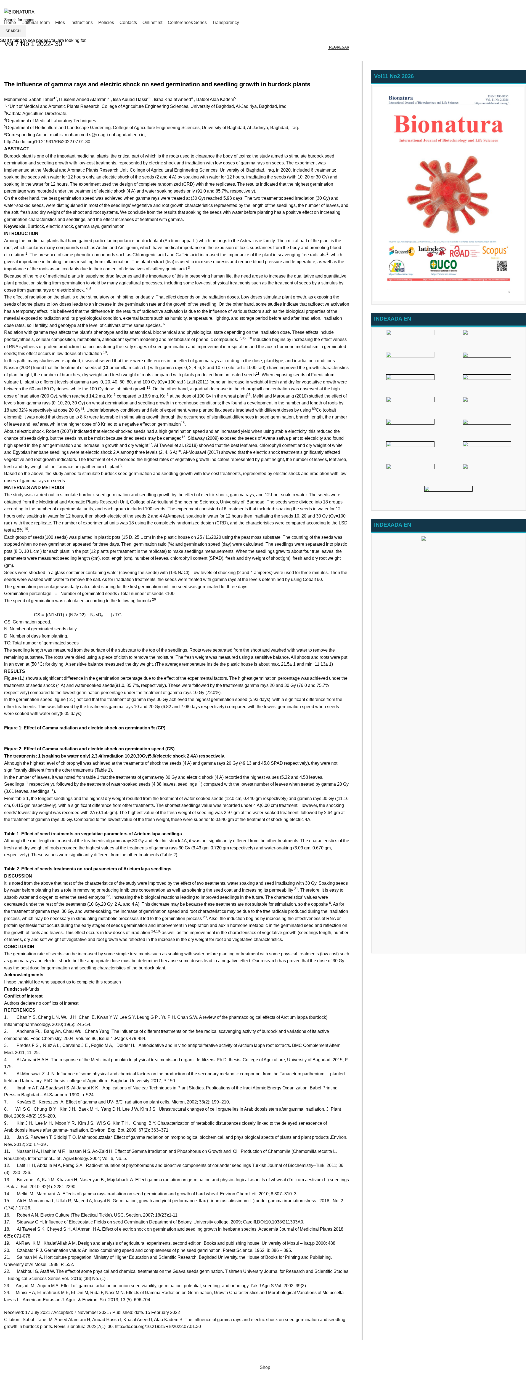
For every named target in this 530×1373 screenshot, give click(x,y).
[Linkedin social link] (516, 3)
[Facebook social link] (497, 3)
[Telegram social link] (523, 3)
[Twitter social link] (503, 3)
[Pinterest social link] (510, 3)
